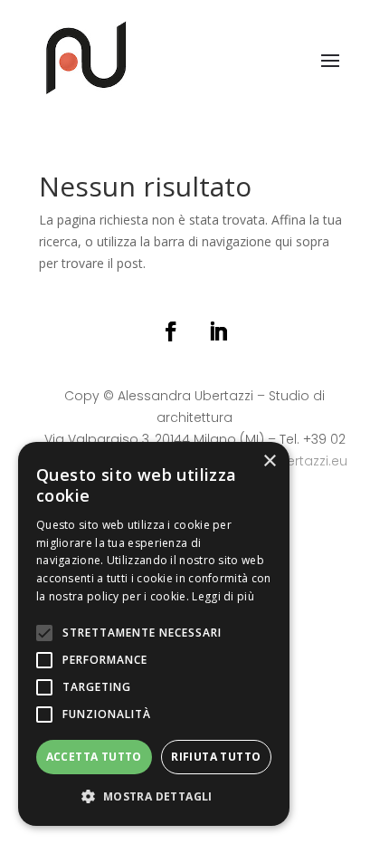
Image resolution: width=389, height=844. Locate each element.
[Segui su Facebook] (171, 331)
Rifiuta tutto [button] (216, 756)
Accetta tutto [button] (94, 756)
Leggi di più (223, 596)
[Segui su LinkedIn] (218, 331)
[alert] (153, 634)
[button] (153, 797)
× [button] (269, 461)
